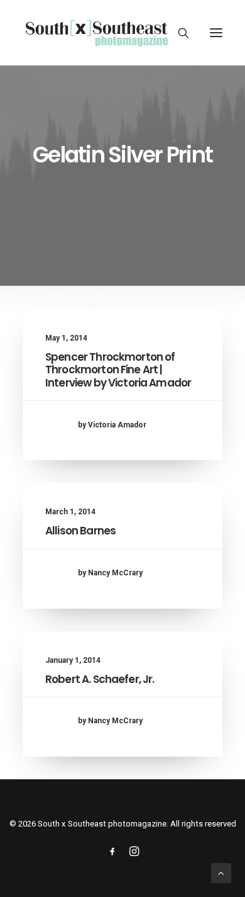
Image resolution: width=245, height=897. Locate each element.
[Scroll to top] (221, 872)
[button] (216, 32)
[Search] (177, 32)
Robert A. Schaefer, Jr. (99, 679)
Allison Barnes (80, 530)
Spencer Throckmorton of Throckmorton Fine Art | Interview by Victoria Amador (118, 369)
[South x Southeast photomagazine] (96, 32)
